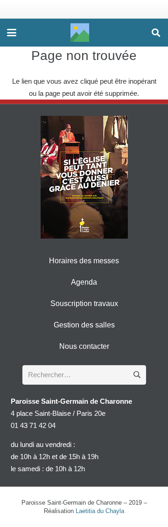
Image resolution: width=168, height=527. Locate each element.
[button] (11, 32)
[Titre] (79, 32)
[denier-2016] (84, 177)
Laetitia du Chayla (100, 510)
